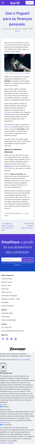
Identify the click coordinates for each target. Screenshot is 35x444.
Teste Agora (27, 259)
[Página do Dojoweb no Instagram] (7, 339)
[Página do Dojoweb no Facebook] (3, 339)
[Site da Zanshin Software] (17, 349)
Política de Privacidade (9, 296)
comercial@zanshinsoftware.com (12, 331)
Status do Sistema (7, 306)
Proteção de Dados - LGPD (10, 299)
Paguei (6, 166)
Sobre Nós (5, 289)
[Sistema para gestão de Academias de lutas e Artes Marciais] (15, 3)
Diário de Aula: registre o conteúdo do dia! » (27, 226)
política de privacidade (22, 359)
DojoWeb (7, 112)
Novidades (5, 302)
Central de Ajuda (7, 313)
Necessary (5, 406)
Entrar (29, 3)
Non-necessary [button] (5, 422)
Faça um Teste (6, 285)
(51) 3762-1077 (6, 327)
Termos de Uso (6, 292)
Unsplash (27, 73)
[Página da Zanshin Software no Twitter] (12, 339)
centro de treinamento (14, 213)
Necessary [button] (3, 404)
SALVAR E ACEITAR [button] (6, 443)
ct (22, 213)
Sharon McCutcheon (16, 73)
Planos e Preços (6, 282)
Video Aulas (5, 316)
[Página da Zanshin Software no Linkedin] (16, 339)
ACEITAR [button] (3, 363)
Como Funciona (6, 279)
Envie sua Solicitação (8, 320)
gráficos (7, 127)
